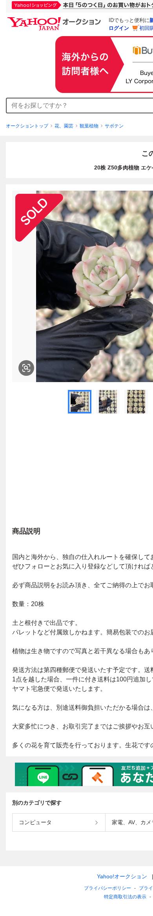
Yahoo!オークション (122, 876)
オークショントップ (27, 126)
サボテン (114, 126)
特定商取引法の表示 (125, 897)
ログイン (119, 28)
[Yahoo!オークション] (55, 19)
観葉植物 (89, 126)
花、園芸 (64, 126)
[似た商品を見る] (26, 368)
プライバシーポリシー (107, 888)
